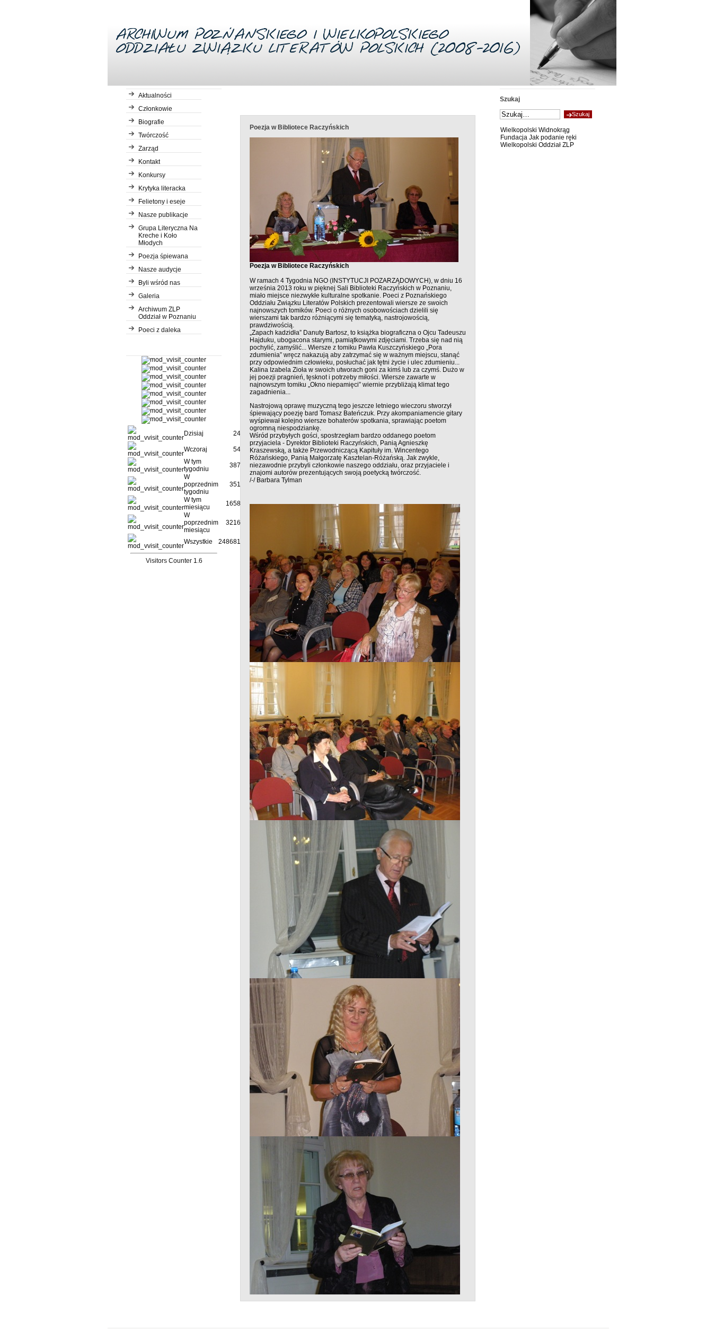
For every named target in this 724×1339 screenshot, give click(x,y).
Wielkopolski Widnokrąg (535, 130)
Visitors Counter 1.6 (174, 560)
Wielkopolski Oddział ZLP (537, 145)
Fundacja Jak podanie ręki (538, 137)
